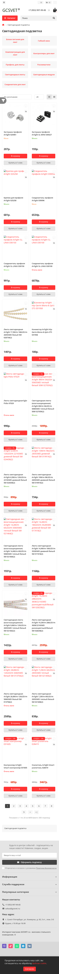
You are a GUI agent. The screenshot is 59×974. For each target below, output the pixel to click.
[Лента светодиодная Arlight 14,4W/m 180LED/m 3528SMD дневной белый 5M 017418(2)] (43, 530)
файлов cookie (39, 963)
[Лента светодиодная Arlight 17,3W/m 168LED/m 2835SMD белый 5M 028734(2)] (15, 313)
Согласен (29, 969)
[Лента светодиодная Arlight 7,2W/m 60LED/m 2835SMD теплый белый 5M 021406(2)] (43, 678)
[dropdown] (4, 2)
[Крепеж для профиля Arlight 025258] (15, 182)
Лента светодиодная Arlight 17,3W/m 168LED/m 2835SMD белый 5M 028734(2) (15, 333)
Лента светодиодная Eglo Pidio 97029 (15, 402)
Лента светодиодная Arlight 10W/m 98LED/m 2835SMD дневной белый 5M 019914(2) (43, 478)
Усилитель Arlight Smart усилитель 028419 (43, 766)
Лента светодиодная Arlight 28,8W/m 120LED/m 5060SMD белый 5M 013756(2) (15, 697)
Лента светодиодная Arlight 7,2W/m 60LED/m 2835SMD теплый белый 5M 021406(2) (43, 697)
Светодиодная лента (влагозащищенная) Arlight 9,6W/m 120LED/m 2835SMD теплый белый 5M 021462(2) (15, 625)
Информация (9, 876)
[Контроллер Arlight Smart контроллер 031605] (15, 749)
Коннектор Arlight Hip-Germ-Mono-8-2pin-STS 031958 (42, 332)
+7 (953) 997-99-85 (37, 10)
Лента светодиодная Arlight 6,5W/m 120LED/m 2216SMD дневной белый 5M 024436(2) (15, 478)
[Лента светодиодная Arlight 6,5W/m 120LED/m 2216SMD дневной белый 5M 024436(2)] (15, 459)
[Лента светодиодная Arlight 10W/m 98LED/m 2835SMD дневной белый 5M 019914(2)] (43, 459)
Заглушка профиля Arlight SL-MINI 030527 (42, 133)
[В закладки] (26, 106)
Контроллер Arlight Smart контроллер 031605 (15, 766)
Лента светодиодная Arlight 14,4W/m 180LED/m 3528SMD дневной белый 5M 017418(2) (43, 549)
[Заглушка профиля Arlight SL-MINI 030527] (43, 116)
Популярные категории (15, 891)
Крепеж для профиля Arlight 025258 (13, 199)
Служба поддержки (13, 884)
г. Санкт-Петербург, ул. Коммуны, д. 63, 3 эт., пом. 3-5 (29, 919)
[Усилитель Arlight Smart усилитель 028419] (43, 749)
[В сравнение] (26, 111)
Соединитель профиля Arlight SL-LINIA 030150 (14, 264)
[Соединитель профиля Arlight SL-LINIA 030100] (43, 247)
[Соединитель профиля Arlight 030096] (43, 182)
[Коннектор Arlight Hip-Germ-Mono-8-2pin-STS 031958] (43, 313)
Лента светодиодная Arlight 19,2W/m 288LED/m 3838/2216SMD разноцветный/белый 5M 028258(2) (43, 625)
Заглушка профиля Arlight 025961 (13, 133)
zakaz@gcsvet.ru (12, 908)
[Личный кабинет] (55, 2)
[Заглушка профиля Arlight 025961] (15, 116)
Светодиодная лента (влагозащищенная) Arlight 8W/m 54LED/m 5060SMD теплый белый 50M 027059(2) (43, 406)
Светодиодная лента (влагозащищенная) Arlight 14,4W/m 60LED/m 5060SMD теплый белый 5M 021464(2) (15, 551)
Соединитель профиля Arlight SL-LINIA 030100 (42, 264)
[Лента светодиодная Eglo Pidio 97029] (15, 384)
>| (36, 812)
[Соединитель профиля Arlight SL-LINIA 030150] (15, 247)
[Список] (54, 96)
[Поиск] (54, 18)
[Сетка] (49, 96)
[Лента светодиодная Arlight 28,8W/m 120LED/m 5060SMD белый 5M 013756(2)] (15, 678)
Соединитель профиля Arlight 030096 (42, 199)
